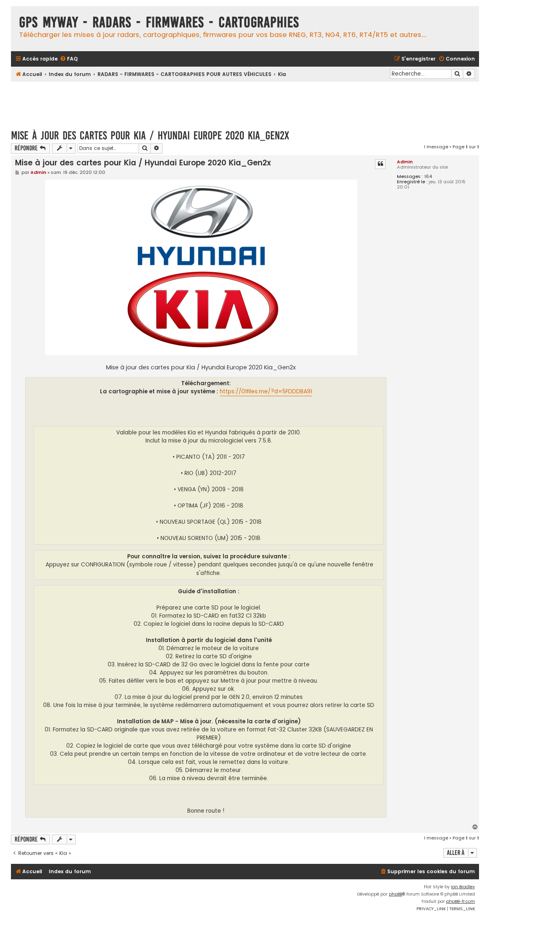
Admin (405, 161)
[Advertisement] (245, 101)
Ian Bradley (463, 887)
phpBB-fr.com (460, 901)
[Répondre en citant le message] (380, 164)
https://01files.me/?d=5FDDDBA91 (266, 391)
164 (428, 176)
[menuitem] (69, 59)
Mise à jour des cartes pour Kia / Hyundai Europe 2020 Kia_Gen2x (150, 135)
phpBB (395, 894)
